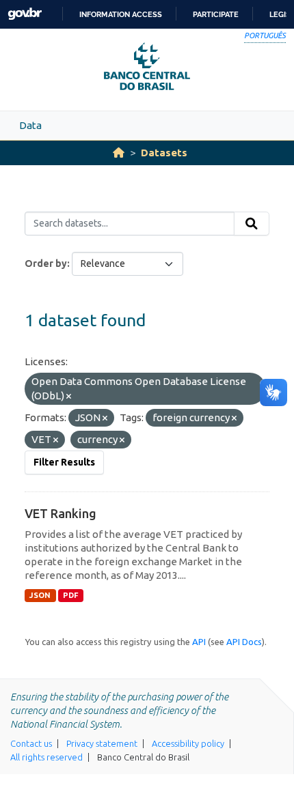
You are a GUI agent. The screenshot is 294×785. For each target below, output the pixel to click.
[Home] (118, 152)
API (199, 641)
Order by (46, 263)
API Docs (244, 641)
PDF (71, 595)
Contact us (31, 743)
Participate (216, 14)
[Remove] (68, 396)
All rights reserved (46, 757)
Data (30, 125)
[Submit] (251, 224)
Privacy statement (101, 743)
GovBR (25, 14)
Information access (120, 14)
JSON (40, 595)
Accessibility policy (188, 743)
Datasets (164, 152)
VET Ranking (60, 513)
